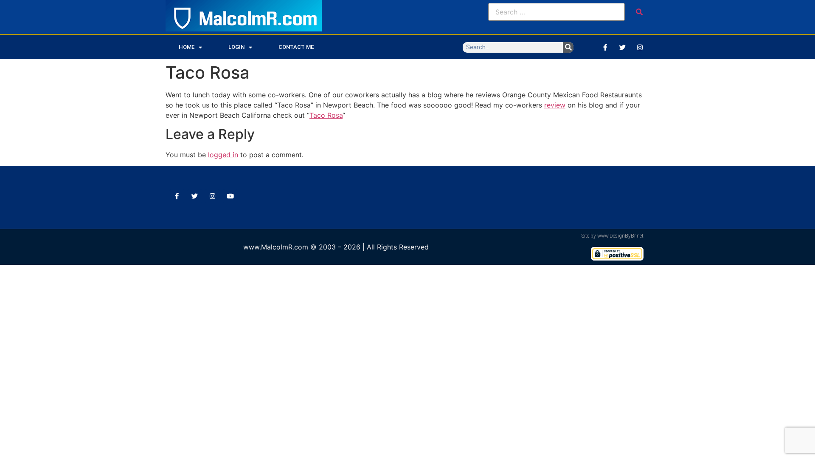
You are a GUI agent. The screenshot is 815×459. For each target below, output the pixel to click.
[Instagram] (639, 47)
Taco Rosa (326, 115)
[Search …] (556, 12)
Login (236, 47)
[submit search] (639, 12)
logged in (223, 154)
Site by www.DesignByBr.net (613, 236)
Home (186, 47)
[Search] (568, 47)
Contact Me (296, 47)
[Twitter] (622, 47)
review (554, 105)
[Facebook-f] (605, 47)
